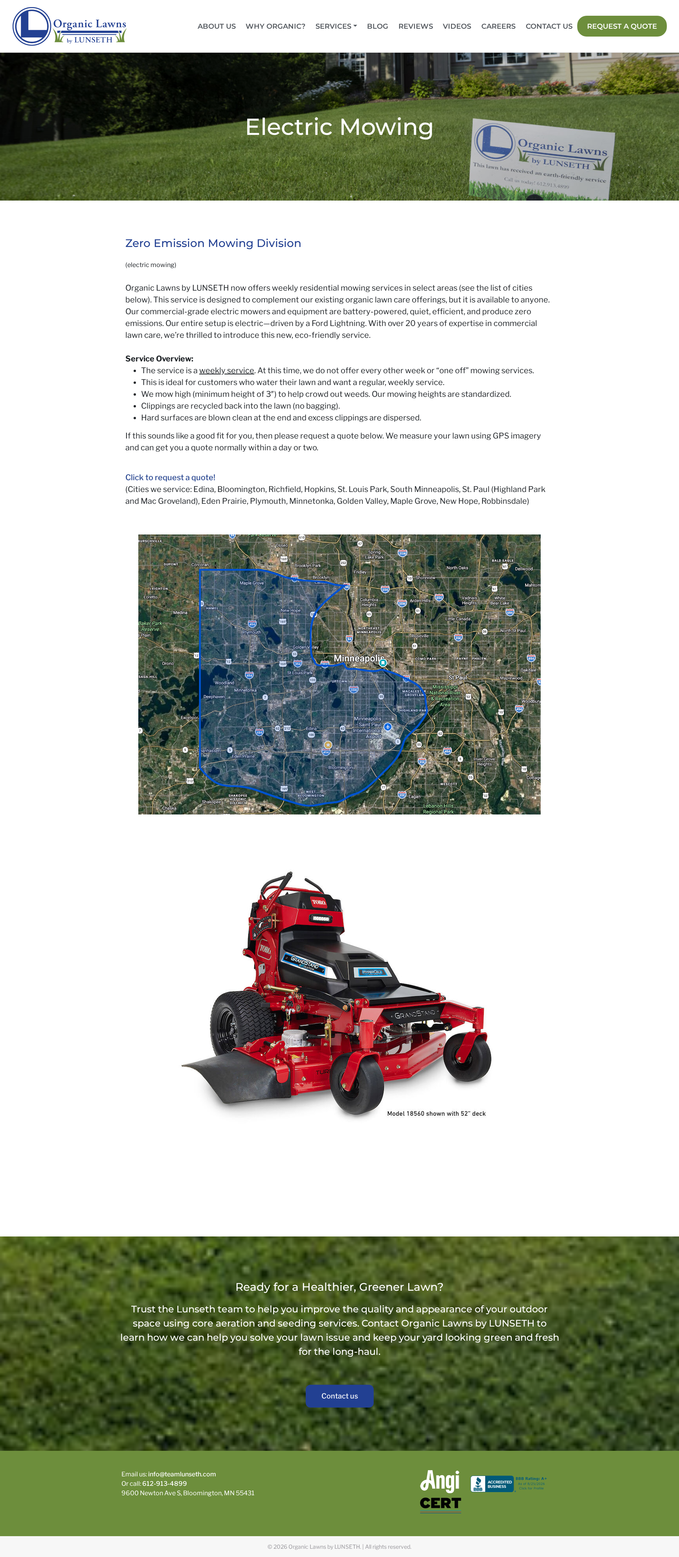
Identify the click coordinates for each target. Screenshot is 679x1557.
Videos (457, 26)
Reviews (415, 26)
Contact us (549, 26)
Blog (377, 26)
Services (333, 26)
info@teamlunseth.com (182, 1474)
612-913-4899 (164, 1483)
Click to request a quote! (170, 477)
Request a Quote (622, 26)
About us (217, 26)
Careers (498, 26)
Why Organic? (275, 26)
